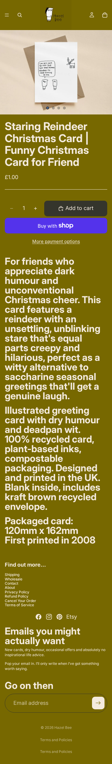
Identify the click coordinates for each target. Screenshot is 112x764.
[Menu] (7, 15)
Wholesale (13, 579)
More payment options (56, 241)
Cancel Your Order (20, 600)
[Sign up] (98, 703)
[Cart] (104, 15)
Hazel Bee (63, 727)
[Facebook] (38, 616)
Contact (11, 583)
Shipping (12, 574)
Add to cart (79, 208)
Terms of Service (19, 604)
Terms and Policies (56, 740)
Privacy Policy (17, 591)
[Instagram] (49, 616)
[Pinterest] (59, 616)
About (10, 587)
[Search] (19, 15)
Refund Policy (16, 596)
